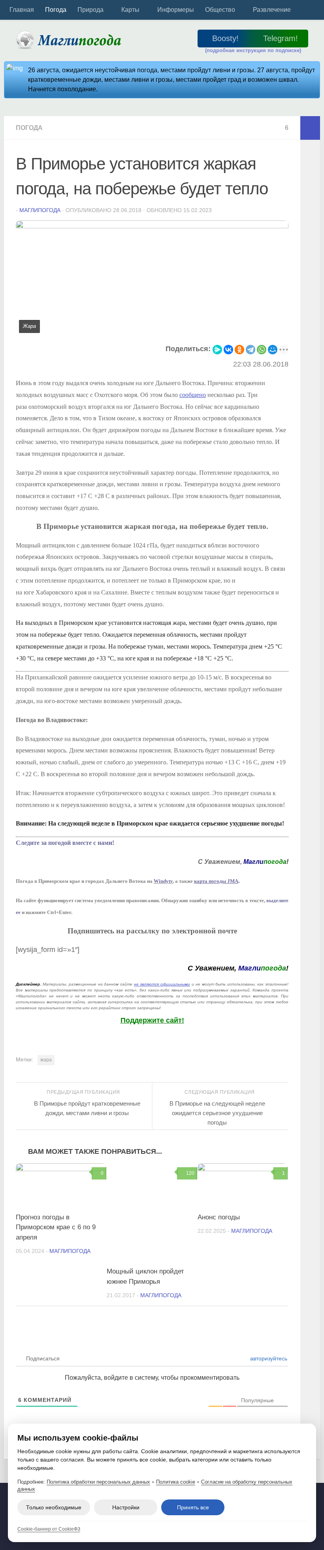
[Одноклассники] (239, 349)
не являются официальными (162, 984)
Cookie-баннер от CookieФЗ (48, 1529)
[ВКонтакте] (228, 349)
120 (190, 1173)
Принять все (193, 1507)
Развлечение (272, 9)
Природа (90, 9)
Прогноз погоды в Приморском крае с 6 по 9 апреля (56, 1227)
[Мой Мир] (272, 349)
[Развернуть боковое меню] (310, 128)
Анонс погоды (219, 1217)
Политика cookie (175, 1482)
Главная (21, 9)
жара (46, 1060)
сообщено (192, 394)
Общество (220, 9)
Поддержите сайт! (152, 1020)
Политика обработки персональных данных (98, 1482)
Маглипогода (39, 210)
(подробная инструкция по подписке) (253, 50)
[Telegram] (250, 349)
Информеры (175, 9)
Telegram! (280, 38)
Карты (130, 9)
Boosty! (225, 38)
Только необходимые (53, 1507)
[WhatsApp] (261, 349)
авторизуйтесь (268, 1358)
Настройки (125, 1507)
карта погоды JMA (216, 881)
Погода (55, 9)
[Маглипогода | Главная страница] (71, 39)
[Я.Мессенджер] (217, 349)
